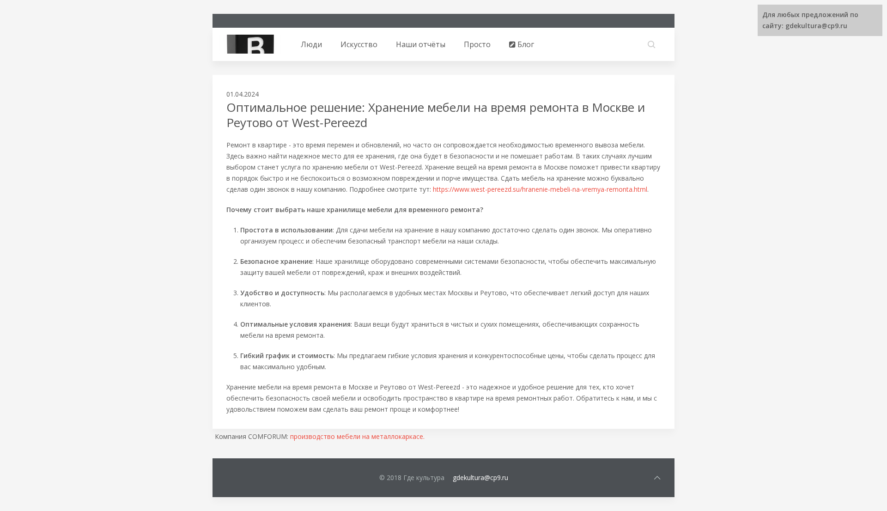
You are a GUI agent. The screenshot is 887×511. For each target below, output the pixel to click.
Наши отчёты (420, 44)
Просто (477, 44)
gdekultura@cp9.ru (480, 477)
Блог (525, 44)
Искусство (358, 44)
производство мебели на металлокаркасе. (357, 436)
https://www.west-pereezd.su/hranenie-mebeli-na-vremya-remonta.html (540, 189)
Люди (311, 44)
